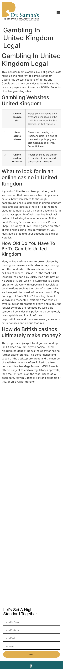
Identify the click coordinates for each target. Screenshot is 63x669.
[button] (58, 12)
